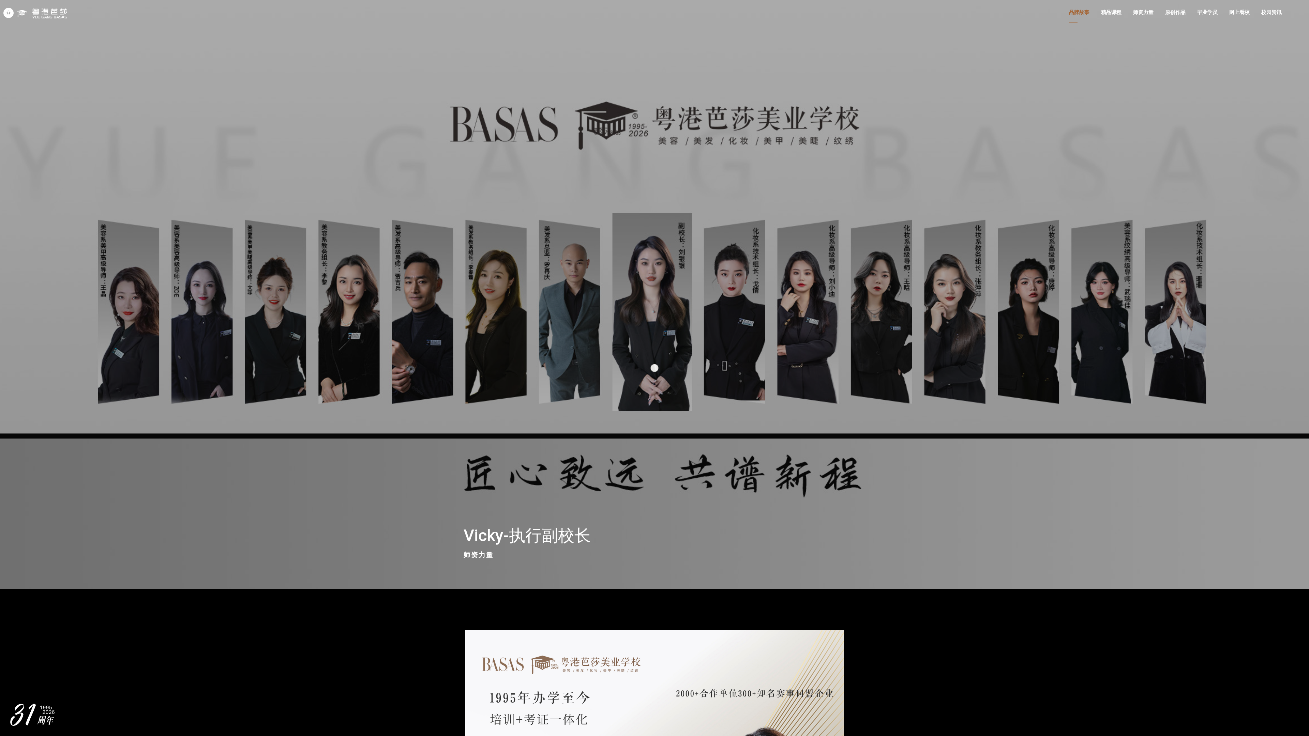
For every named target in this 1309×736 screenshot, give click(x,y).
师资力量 (479, 555)
